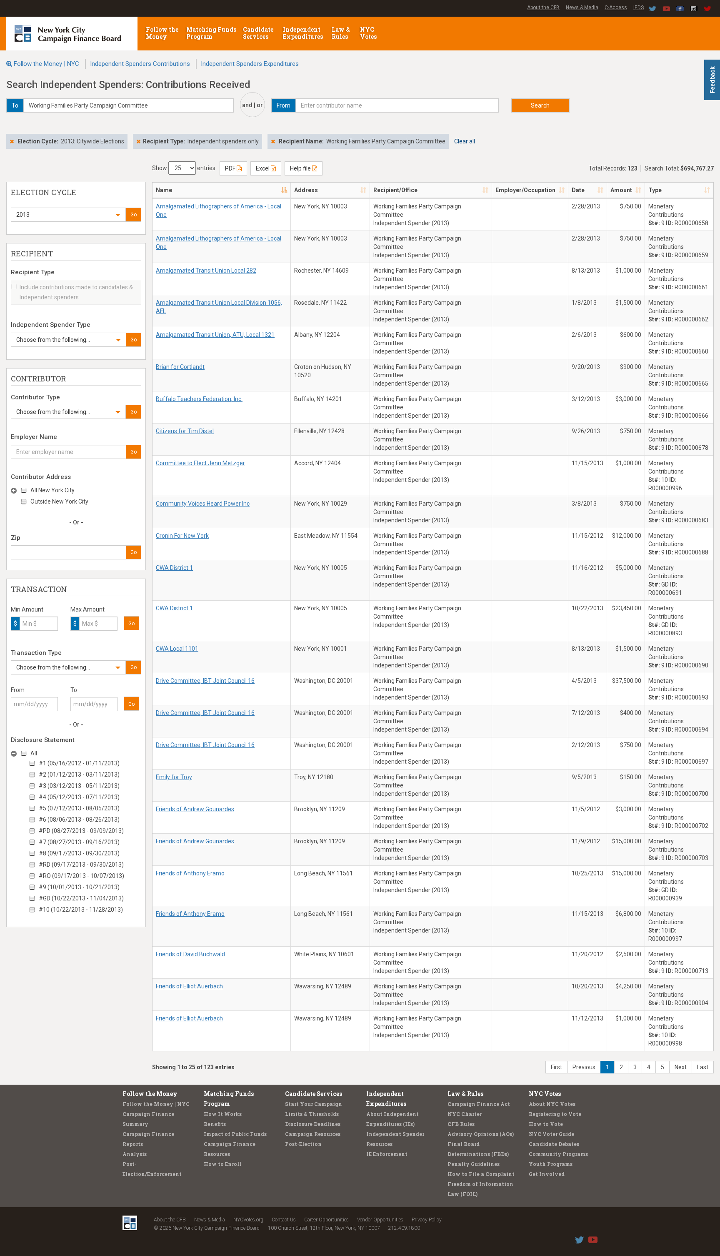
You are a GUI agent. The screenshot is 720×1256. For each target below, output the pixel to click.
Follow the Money (162, 32)
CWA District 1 (174, 567)
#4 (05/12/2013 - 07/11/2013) (79, 797)
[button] (68, 215)
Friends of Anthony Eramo (190, 873)
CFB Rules (461, 1124)
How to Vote (546, 1124)
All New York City (52, 490)
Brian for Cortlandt (180, 367)
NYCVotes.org (248, 1220)
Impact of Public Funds (235, 1134)
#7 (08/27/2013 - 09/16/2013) (79, 842)
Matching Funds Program (211, 32)
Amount (621, 190)
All (33, 753)
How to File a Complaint (481, 1174)
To (73, 690)
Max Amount (87, 609)
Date (578, 190)
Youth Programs (550, 1164)
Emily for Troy (174, 777)
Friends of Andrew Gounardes (195, 809)
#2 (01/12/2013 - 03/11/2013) (79, 774)
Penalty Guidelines (474, 1164)
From (18, 690)
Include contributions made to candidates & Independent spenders (76, 292)
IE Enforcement (387, 1154)
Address (306, 190)
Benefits (215, 1124)
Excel (263, 168)
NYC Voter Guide (551, 1134)
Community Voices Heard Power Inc (203, 503)
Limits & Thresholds (312, 1114)
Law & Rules (341, 32)
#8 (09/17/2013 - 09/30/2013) (79, 853)
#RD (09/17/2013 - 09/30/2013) (81, 864)
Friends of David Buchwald (190, 954)
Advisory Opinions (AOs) (481, 1134)
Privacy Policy (427, 1220)
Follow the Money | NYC (46, 64)
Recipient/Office (395, 190)
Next (681, 1067)
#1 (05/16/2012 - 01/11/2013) (79, 763)
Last (702, 1067)
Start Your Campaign (313, 1104)
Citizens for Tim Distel (185, 431)
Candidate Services (258, 32)
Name (164, 190)
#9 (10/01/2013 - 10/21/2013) (79, 887)
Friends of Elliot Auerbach (189, 986)
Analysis (134, 1154)
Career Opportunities (326, 1220)
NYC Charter (465, 1114)
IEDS (638, 7)
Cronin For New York (182, 535)
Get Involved (547, 1174)
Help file (301, 168)
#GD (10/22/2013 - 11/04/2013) (81, 898)
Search (540, 105)
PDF (231, 168)
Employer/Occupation (525, 190)
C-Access (616, 7)
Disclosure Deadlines (312, 1124)
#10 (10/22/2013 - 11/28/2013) (81, 909)
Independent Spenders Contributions (140, 64)
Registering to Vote (555, 1114)
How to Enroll (222, 1164)
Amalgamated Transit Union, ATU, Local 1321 (215, 334)
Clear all (464, 141)
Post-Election (303, 1144)
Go (133, 215)
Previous (583, 1067)
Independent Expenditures (303, 32)
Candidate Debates (554, 1144)
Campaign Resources (312, 1134)
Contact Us (284, 1220)
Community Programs (558, 1154)
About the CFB (543, 7)
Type (655, 190)
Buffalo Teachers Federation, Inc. (199, 399)
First (556, 1067)
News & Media (582, 7)
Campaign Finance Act (479, 1104)
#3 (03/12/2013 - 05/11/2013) (79, 785)
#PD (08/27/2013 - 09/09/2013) (81, 830)
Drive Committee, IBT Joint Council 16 (205, 680)
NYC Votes (369, 32)
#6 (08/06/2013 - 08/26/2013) (79, 819)
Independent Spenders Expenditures (250, 64)
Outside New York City (59, 501)
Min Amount (27, 609)
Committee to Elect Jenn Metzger (200, 463)
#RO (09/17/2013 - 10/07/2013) (81, 875)
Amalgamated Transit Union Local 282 (206, 270)
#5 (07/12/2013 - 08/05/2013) (79, 808)
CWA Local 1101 (177, 648)
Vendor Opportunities (380, 1220)
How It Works (223, 1114)
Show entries (183, 168)
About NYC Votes (552, 1104)
